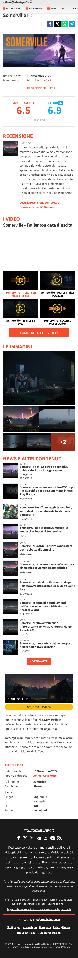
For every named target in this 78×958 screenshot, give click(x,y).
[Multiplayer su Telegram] (39, 838)
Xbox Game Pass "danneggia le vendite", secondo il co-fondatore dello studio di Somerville (46, 511)
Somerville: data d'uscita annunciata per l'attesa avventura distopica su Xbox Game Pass (47, 585)
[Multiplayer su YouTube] (52, 838)
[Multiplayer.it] (17, 2)
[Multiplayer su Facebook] (18, 838)
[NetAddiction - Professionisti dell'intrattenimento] (47, 920)
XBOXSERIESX (36, 88)
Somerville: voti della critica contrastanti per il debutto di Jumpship (46, 548)
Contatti (40, 903)
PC (28, 80)
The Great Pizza (26, 932)
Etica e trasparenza (23, 903)
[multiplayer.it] (39, 830)
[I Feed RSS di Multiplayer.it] (59, 838)
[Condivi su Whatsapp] (64, 24)
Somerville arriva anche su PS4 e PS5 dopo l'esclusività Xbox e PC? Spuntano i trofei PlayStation (47, 490)
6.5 (23, 110)
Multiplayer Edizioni (49, 932)
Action (37, 776)
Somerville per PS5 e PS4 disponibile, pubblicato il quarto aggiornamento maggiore (44, 470)
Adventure (50, 776)
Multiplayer (13, 927)
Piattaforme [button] (13, 8)
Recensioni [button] (35, 8)
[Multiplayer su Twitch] (46, 838)
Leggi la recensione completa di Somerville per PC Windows (40, 205)
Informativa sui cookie (17, 899)
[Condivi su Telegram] (72, 24)
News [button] (54, 8)
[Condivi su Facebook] (50, 24)
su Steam (39, 707)
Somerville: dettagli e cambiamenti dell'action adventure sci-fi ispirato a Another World (43, 606)
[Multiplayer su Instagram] (32, 838)
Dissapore (45, 927)
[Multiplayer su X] (25, 838)
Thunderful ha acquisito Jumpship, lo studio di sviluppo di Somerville (44, 529)
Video (65, 8)
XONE (47, 80)
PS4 (37, 80)
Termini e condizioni (61, 899)
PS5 (52, 88)
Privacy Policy (40, 899)
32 (60, 103)
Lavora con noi (55, 903)
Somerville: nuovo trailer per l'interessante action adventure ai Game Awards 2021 (46, 626)
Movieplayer (30, 927)
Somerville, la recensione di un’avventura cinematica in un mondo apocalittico (47, 566)
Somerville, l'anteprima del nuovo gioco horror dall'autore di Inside (46, 645)
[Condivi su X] (57, 24)
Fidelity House (61, 927)
